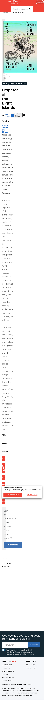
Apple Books (3, 486)
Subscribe (40, 2)
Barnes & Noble (3, 468)
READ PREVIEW (6, 75)
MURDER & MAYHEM (8, 677)
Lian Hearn (7, 115)
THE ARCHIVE (6, 668)
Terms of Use (30, 665)
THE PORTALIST (7, 680)
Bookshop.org (3, 477)
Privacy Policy (31, 668)
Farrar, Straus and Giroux (5, 128)
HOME (5, 84)
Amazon (3, 459)
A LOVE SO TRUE (7, 665)
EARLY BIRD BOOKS (8, 671)
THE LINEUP (5, 674)
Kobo (3, 502)
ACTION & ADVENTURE (18, 84)
